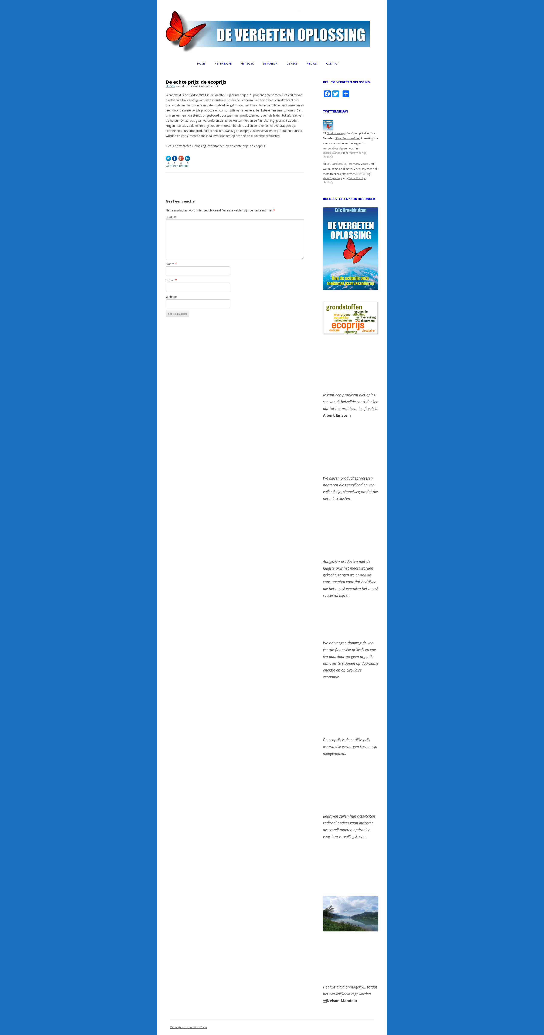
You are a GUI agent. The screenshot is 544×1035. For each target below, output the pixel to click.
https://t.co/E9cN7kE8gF (356, 174)
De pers (292, 63)
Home (201, 63)
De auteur (270, 63)
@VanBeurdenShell (347, 138)
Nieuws (312, 63)
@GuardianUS (336, 164)
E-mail (171, 280)
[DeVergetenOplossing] (328, 129)
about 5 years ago (332, 152)
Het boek (247, 63)
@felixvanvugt (336, 133)
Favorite (331, 156)
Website (171, 297)
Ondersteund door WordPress (188, 1027)
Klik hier (170, 86)
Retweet (328, 156)
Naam (171, 264)
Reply (324, 156)
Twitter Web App (357, 152)
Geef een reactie (177, 166)
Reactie (171, 217)
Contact (332, 63)
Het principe (223, 63)
